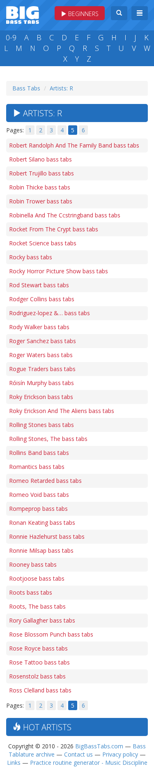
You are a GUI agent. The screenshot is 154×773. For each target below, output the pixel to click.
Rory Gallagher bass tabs (42, 620)
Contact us (78, 754)
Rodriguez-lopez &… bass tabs (49, 313)
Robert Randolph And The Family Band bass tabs (74, 145)
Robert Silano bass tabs (40, 159)
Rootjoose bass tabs (36, 578)
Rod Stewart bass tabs (39, 285)
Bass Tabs (26, 88)
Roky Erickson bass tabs (41, 397)
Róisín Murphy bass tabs (41, 383)
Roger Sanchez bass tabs (42, 341)
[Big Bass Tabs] (22, 14)
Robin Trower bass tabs (40, 201)
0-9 (11, 37)
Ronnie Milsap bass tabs (41, 550)
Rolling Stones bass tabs (41, 425)
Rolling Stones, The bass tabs (48, 439)
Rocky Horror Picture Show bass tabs (58, 271)
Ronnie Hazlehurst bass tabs (47, 536)
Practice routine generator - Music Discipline (88, 762)
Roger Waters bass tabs (41, 355)
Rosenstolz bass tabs (37, 676)
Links (14, 762)
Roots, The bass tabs (37, 606)
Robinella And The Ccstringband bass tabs (64, 215)
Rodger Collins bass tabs (41, 299)
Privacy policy (120, 754)
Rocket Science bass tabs (42, 243)
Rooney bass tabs (33, 564)
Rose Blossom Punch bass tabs (51, 634)
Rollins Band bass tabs (39, 453)
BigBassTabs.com (99, 746)
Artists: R (61, 88)
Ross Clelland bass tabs (40, 690)
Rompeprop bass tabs (38, 508)
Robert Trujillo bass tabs (41, 173)
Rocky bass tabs (30, 257)
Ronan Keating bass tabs (42, 522)
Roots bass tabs (30, 592)
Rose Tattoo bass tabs (39, 662)
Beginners (83, 14)
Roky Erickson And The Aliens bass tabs (61, 411)
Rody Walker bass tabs (39, 327)
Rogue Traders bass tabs (42, 369)
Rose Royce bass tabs (38, 648)
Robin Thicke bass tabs (39, 187)
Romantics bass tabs (36, 467)
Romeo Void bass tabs (39, 494)
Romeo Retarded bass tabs (45, 481)
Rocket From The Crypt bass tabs (53, 229)
